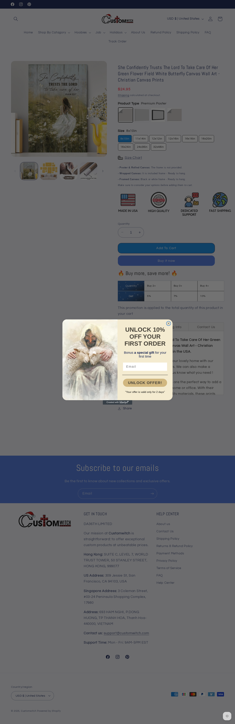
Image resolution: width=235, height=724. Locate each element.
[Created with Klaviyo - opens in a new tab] (117, 402)
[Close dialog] (168, 323)
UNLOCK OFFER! (145, 383)
